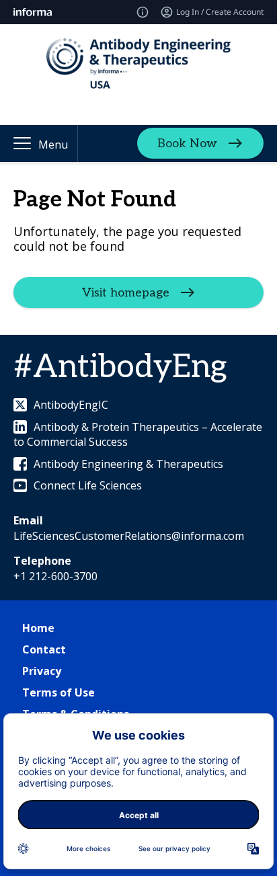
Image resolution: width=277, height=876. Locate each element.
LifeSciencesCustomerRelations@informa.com (128, 535)
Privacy (41, 671)
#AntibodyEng (120, 367)
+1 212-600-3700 (55, 576)
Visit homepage (125, 293)
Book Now (187, 143)
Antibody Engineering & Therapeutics (128, 463)
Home (38, 628)
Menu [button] (53, 144)
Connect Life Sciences (88, 485)
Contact (44, 649)
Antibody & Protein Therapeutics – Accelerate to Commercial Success (137, 434)
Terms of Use (58, 692)
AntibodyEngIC (71, 404)
